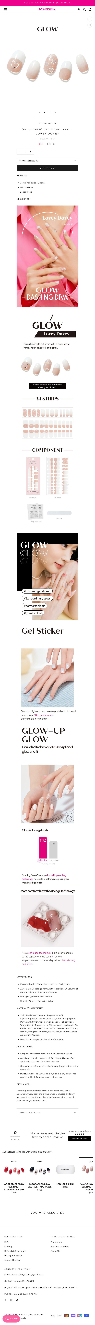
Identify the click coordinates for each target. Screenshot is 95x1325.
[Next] (55, 112)
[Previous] (39, 112)
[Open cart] (90, 9)
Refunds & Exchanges (15, 1251)
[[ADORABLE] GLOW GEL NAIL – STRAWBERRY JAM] (14, 1169)
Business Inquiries (60, 1246)
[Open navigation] (5, 9)
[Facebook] (5, 1299)
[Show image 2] (47, 112)
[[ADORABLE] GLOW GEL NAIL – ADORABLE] (40, 1169)
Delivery (8, 1246)
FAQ (6, 1242)
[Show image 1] (44, 112)
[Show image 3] (50, 112)
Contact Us (56, 1242)
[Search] (84, 9)
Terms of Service (12, 1260)
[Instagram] (11, 1299)
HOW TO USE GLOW (30, 1112)
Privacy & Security (13, 1255)
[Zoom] (90, 19)
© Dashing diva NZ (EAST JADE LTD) (25, 1314)
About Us (55, 1251)
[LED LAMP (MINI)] (65, 1169)
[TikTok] (17, 1299)
